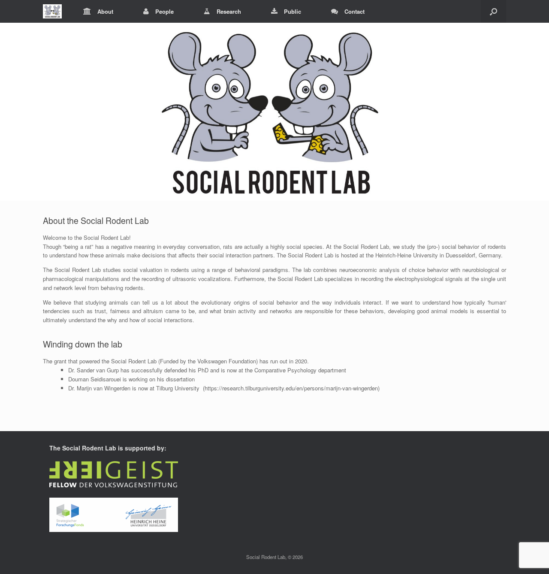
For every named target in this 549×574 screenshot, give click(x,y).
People (164, 11)
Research (229, 11)
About (105, 11)
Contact (354, 11)
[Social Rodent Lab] (52, 11)
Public (292, 11)
